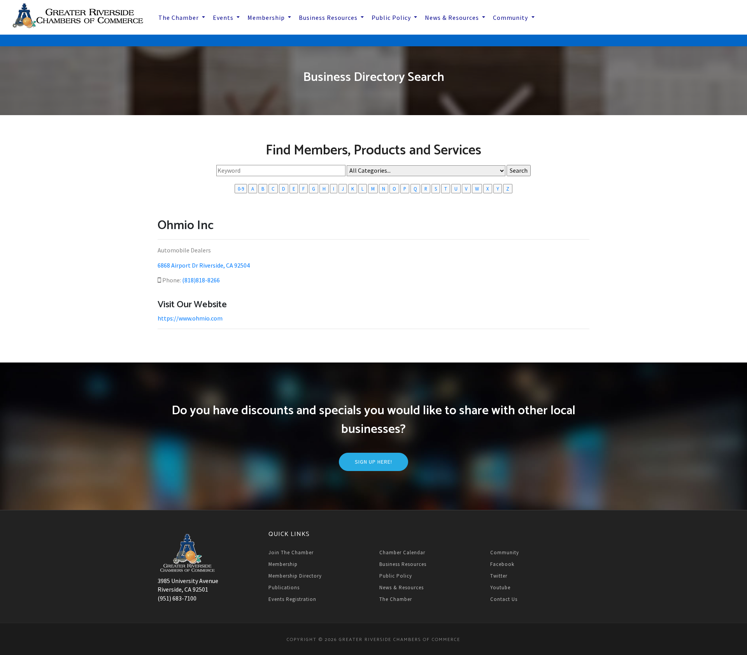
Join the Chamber (291, 552)
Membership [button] (266, 17)
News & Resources (401, 587)
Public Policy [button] (392, 17)
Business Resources (402, 564)
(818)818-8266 (201, 280)
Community (504, 552)
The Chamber (395, 599)
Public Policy (395, 576)
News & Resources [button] (452, 17)
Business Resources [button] (329, 17)
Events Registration (292, 599)
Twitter (498, 576)
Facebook (502, 564)
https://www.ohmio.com (190, 318)
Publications (284, 587)
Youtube (500, 587)
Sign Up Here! (373, 461)
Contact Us (503, 599)
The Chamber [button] (179, 17)
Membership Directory (295, 576)
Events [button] (224, 17)
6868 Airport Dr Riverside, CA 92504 (204, 265)
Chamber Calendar (402, 552)
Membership (283, 564)
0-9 (241, 189)
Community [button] (511, 17)
